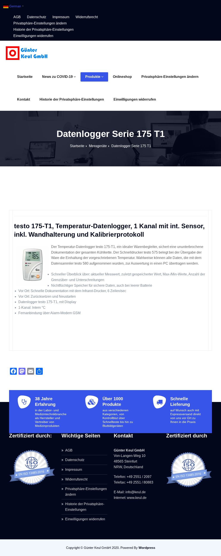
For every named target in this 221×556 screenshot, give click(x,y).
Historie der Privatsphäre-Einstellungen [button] (43, 29)
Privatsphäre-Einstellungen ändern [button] (40, 23)
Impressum (60, 17)
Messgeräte (98, 146)
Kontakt (23, 99)
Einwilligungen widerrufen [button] (33, 36)
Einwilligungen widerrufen (135, 99)
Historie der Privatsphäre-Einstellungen (71, 99)
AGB (17, 17)
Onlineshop (122, 77)
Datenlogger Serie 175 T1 (131, 146)
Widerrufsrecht (87, 17)
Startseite (25, 77)
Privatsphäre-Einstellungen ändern (170, 77)
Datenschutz (36, 17)
